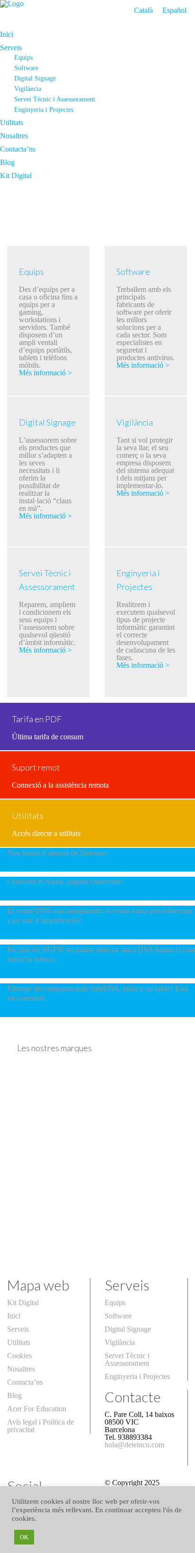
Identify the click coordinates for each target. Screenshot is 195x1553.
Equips (23, 57)
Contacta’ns (17, 149)
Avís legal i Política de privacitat (40, 1426)
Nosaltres (14, 136)
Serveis (11, 48)
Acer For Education (36, 1409)
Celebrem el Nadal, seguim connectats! (65, 882)
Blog (7, 162)
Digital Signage (35, 78)
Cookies (19, 1356)
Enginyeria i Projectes (43, 109)
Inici (6, 34)
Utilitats (11, 122)
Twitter (17, 1503)
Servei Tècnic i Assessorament (54, 99)
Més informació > (45, 373)
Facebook (21, 1517)
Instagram (21, 1530)
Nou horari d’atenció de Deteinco (57, 853)
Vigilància (27, 88)
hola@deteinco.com (134, 1445)
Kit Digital (16, 176)
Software (26, 68)
